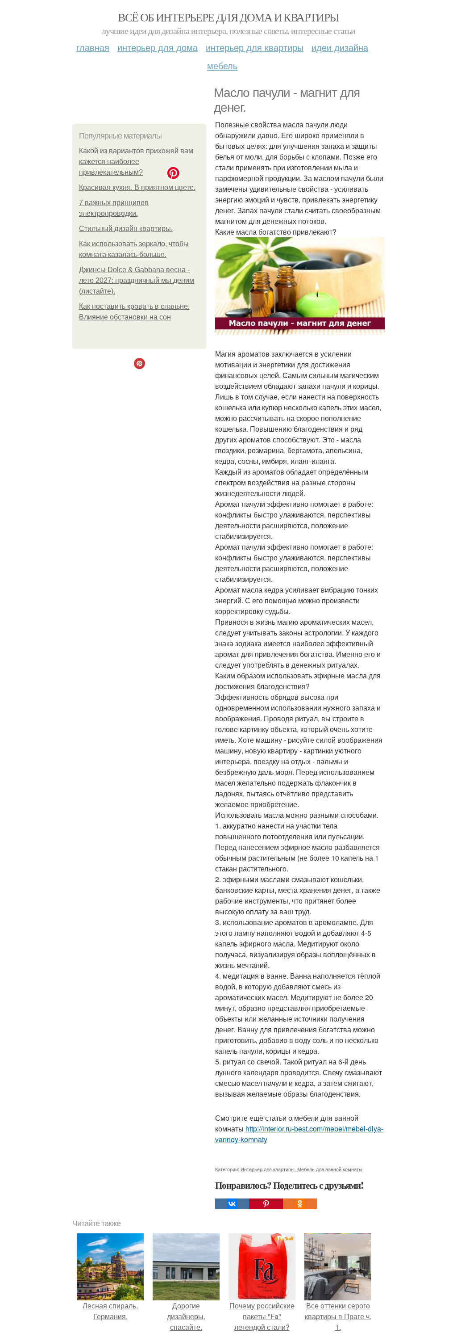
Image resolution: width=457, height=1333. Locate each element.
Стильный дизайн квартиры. (126, 228)
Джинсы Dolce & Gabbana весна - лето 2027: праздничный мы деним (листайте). (136, 280)
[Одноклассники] (300, 1203)
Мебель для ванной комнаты (329, 1169)
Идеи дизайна (340, 47)
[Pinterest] (266, 1203)
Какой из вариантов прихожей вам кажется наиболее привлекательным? (136, 161)
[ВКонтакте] (232, 1203)
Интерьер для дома (157, 47)
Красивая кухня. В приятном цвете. (137, 187)
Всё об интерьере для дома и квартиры (228, 17)
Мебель (222, 65)
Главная (92, 47)
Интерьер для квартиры (254, 47)
